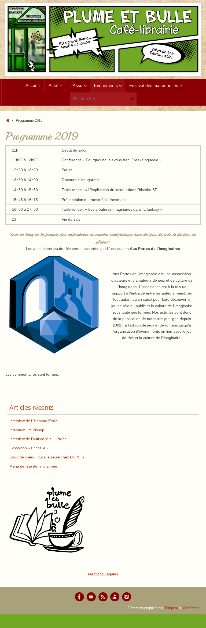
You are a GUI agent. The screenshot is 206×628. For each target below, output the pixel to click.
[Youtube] (91, 596)
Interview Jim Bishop (26, 430)
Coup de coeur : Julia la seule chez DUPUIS (46, 457)
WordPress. (191, 608)
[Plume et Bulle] (79, 596)
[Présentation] (114, 596)
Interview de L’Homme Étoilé (33, 421)
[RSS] (103, 596)
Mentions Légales (103, 574)
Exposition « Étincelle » (29, 448)
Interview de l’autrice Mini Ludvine (38, 439)
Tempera (171, 608)
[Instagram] (126, 596)
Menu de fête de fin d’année (33, 466)
